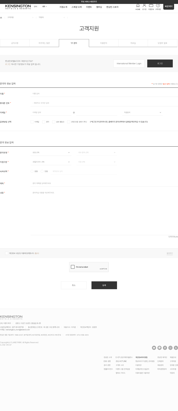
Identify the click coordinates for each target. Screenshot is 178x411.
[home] (1, 18)
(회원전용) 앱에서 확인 (79, 122)
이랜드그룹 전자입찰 (123, 369)
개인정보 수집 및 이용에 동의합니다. (91, 253)
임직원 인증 (174, 365)
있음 (46, 171)
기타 (79, 179)
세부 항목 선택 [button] (83, 152)
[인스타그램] (170, 348)
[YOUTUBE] (154, 348)
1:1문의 (172, 373)
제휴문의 (160, 365)
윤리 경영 (107, 365)
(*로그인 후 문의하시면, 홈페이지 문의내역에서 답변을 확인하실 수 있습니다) (119, 122)
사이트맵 (173, 369)
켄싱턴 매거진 (162, 357)
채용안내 (173, 357)
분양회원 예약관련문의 (40, 166)
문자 (47, 122)
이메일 (37, 122)
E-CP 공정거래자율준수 (124, 357)
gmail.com (128, 125)
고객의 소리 (120, 365)
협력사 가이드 (120, 373)
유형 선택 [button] (36, 152)
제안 (79, 166)
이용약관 (138, 365)
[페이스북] (165, 348)
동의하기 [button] (170, 253)
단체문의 (160, 361)
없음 (36, 171)
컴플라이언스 (108, 369)
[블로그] (176, 348)
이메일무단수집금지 (142, 369)
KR (44, 6)
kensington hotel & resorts (18, 7)
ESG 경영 (107, 361)
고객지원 (173, 361)
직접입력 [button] (127, 112)
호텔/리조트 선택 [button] (38, 162)
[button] (15, 43)
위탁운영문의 (162, 369)
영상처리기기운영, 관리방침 (145, 361)
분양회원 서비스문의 (40, 179)
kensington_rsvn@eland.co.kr (18, 329)
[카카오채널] (159, 348)
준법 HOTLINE (121, 361)
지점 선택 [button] (81, 162)
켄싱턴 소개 (108, 357)
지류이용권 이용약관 (142, 373)
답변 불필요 (60, 122)
